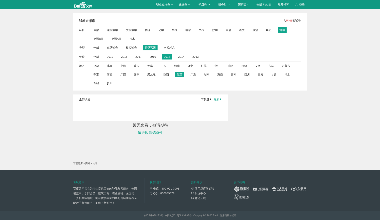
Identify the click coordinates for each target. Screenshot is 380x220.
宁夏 (96, 74)
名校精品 (169, 47)
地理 (282, 30)
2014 (181, 56)
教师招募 (283, 4)
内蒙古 (286, 65)
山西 (231, 65)
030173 (156, 215)
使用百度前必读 (228, 215)
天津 (150, 65)
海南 (220, 74)
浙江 (217, 65)
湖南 (206, 74)
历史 (269, 30)
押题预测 (150, 47)
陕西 (166, 74)
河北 (287, 74)
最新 (216, 99)
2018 (124, 56)
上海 (123, 65)
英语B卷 (98, 38)
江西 (179, 74)
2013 (195, 56)
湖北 (190, 65)
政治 (255, 30)
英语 (228, 30)
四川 (247, 74)
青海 (260, 74)
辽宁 (136, 74)
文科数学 (131, 30)
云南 (233, 74)
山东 (163, 65)
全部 (96, 30)
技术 (132, 38)
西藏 (96, 83)
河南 (177, 65)
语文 (242, 30)
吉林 (271, 65)
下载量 (205, 99)
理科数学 (112, 30)
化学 (161, 30)
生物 (174, 30)
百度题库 (78, 163)
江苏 (204, 65)
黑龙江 (151, 74)
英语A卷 (116, 38)
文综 (201, 30)
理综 (188, 30)
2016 (153, 56)
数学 (215, 30)
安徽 (257, 65)
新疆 (109, 74)
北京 (109, 65)
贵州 (109, 83)
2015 (167, 56)
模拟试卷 (131, 47)
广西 (123, 74)
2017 (138, 56)
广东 (193, 74)
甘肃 (274, 74)
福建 (244, 65)
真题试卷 (112, 47)
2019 (110, 56)
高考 (87, 163)
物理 (147, 30)
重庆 (136, 65)
